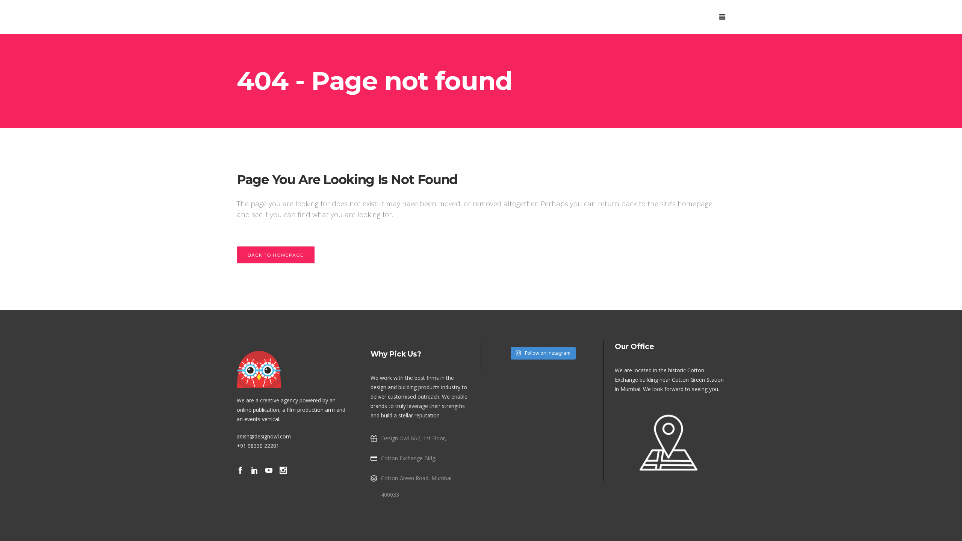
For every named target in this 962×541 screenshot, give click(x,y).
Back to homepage (276, 255)
